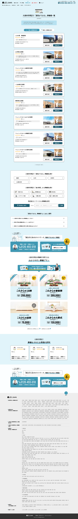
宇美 (44, 458)
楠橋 (66, 500)
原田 (46, 440)
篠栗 (40, 445)
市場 (37, 480)
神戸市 (24, 404)
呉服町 (23, 491)
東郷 (27, 439)
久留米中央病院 (24, 425)
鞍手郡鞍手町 (32, 413)
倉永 (58, 465)
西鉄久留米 (51, 464)
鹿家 (66, 446)
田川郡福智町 (33, 415)
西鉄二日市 (61, 462)
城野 (25, 443)
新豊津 (53, 482)
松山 (26, 481)
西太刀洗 (32, 476)
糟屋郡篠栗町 (47, 410)
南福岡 (27, 440)
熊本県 (39, 406)
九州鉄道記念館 (24, 485)
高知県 (65, 404)
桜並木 (45, 462)
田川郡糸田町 (53, 413)
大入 (62, 446)
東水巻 (23, 449)
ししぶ (39, 439)
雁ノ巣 (30, 457)
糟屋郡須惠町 (62, 410)
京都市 (53, 403)
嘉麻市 (30, 412)
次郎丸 (25, 492)
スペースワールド (47, 438)
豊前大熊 (23, 481)
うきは (52, 451)
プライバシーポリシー (48, 515)
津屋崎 (25, 472)
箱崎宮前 (36, 491)
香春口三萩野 (31, 496)
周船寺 (35, 446)
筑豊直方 (34, 501)
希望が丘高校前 (58, 500)
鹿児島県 (52, 406)
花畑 (54, 464)
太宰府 (27, 468)
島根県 (37, 404)
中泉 (35, 480)
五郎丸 (23, 469)
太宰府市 (40, 415)
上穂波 (23, 450)
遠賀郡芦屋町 (60, 409)
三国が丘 (29, 464)
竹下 (22, 440)
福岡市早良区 (32, 416)
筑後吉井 (49, 451)
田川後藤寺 (48, 453)
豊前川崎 (54, 453)
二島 (30, 447)
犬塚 (25, 465)
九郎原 (29, 445)
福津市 (65, 416)
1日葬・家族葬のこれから (6, 5)
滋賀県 (46, 403)
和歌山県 (30, 404)
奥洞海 (28, 447)
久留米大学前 (33, 451)
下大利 (54, 462)
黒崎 (53, 438)
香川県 (59, 404)
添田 (60, 453)
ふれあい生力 (41, 480)
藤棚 (33, 480)
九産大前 (49, 439)
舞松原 (27, 458)
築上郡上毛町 (51, 415)
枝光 (42, 438)
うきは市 (42, 409)
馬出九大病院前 (31, 491)
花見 (63, 470)
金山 (39, 492)
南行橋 (48, 443)
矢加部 (36, 465)
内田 (32, 482)
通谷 (48, 500)
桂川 (22, 445)
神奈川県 (31, 401)
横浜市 (39, 401)
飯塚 (53, 449)
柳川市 (55, 418)
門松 (42, 445)
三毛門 (64, 443)
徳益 (42, 465)
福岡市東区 (57, 416)
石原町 (31, 453)
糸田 (28, 481)
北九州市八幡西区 (60, 412)
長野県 (66, 401)
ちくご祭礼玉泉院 (55, 504)
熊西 (29, 500)
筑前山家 (30, 450)
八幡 (51, 438)
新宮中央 (42, 439)
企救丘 (59, 496)
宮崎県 (49, 406)
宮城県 (36, 400)
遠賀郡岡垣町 (65, 409)
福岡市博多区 (52, 416)
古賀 (36, 439)
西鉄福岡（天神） (25, 462)
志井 (28, 453)
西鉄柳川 (39, 465)
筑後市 (43, 415)
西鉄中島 (47, 465)
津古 (27, 464)
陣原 (55, 438)
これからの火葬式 (31, 509)
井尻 (39, 462)
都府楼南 (37, 440)
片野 (35, 496)
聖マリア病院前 (58, 464)
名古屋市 (39, 403)
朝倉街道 (66, 462)
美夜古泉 (62, 482)
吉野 (64, 440)
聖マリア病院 (44, 425)
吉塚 (59, 439)
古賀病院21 (59, 425)
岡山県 (40, 404)
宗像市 (52, 418)
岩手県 (33, 400)
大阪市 (59, 403)
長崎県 (36, 406)
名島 (25, 470)
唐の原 (43, 470)
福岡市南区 (61, 416)
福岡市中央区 (42, 416)
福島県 (48, 400)
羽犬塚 (54, 440)
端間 (41, 464)
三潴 (23, 465)
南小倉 (23, 443)
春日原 (48, 462)
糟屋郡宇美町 (36, 410)
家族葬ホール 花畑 (32, 506)
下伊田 (61, 480)
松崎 (28, 476)
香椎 (52, 439)
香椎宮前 (31, 470)
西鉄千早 (27, 470)
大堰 (38, 469)
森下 (36, 500)
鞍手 (31, 449)
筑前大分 (25, 445)
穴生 (33, 500)
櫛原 (48, 464)
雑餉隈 (42, 462)
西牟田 (51, 440)
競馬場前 (42, 496)
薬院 (29, 462)
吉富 (66, 443)
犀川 (45, 482)
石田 (22, 453)
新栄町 (67, 465)
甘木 (47, 469)
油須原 (36, 482)
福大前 (35, 492)
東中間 (51, 500)
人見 (47, 480)
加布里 (53, 446)
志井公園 (25, 453)
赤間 (25, 439)
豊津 (55, 482)
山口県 (53, 404)
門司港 (23, 438)
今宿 (28, 446)
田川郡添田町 (28, 415)
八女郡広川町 (59, 418)
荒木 (49, 440)
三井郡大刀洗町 (25, 418)
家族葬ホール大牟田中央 (29, 504)
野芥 (30, 492)
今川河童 (58, 482)
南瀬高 (59, 440)
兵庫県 (66, 403)
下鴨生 (26, 456)
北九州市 (25, 406)
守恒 (45, 496)
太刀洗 (38, 476)
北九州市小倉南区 (42, 412)
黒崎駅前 (23, 500)
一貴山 (56, 446)
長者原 (45, 445)
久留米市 (22, 5)
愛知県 (36, 403)
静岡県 (25, 403)
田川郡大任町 (58, 413)
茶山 (41, 492)
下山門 (25, 446)
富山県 (54, 401)
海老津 (65, 438)
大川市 (46, 409)
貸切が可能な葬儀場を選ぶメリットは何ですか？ (24, 222)
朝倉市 (33, 409)
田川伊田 (44, 453)
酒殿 (33, 458)
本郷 (41, 469)
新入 (37, 449)
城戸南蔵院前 (33, 445)
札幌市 (26, 400)
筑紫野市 (46, 415)
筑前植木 (34, 449)
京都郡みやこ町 (41, 418)
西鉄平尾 (32, 462)
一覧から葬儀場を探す (32, 30)
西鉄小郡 (37, 464)
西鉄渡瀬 (55, 465)
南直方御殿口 (26, 480)
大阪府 (56, 403)
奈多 (32, 457)
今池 (38, 500)
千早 (54, 439)
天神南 (60, 492)
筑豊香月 (63, 500)
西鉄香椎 (35, 470)
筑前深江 (59, 446)
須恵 (36, 458)
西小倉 (33, 438)
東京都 (28, 401)
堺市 (63, 403)
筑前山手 (37, 445)
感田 (31, 501)
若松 (22, 447)
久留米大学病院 (30, 425)
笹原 (25, 440)
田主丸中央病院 (54, 425)
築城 (53, 443)
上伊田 (23, 482)
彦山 (25, 454)
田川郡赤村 (49, 413)
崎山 (43, 482)
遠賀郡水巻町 (28, 410)
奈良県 (27, 404)
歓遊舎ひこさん (64, 453)
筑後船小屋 (29, 436)
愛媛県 (62, 404)
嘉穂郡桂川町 (26, 412)
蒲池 (33, 465)
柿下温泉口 (29, 482)
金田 (49, 480)
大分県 (46, 406)
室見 (52, 489)
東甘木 (60, 465)
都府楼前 (57, 462)
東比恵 (27, 489)
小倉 (22, 430)
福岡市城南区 (37, 416)
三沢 (33, 464)
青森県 (30, 400)
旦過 (28, 496)
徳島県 (56, 404)
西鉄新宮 (50, 470)
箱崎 (57, 439)
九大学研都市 (31, 446)
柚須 (49, 445)
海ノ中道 (26, 457)
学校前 (26, 469)
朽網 (35, 443)
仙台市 (39, 400)
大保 (35, 464)
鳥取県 (34, 404)
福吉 (64, 446)
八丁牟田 (30, 465)
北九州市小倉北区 (35, 412)
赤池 (44, 480)
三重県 (44, 403)
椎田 (55, 443)
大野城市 (49, 409)
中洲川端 (34, 489)
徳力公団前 (48, 496)
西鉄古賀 (59, 470)
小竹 (44, 449)
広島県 (47, 404)
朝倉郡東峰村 (29, 409)
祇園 (31, 489)
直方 (39, 449)
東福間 (29, 439)
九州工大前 (37, 438)
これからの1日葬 (37, 509)
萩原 (31, 500)
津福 (62, 464)
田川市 (37, 415)
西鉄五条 (23, 468)
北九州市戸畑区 (48, 412)
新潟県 (47, 401)
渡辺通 (57, 492)
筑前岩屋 (28, 454)
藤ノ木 (25, 447)
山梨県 (63, 401)
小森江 (26, 438)
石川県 (57, 401)
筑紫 (25, 464)
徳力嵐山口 (53, 496)
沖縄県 (55, 406)
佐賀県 (33, 406)
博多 (25, 430)
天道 (55, 449)
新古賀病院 (49, 425)
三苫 (47, 470)
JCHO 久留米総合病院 (37, 425)
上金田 (51, 480)
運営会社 (37, 515)
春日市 (33, 410)
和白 (34, 457)
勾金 (25, 482)
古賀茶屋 (29, 469)
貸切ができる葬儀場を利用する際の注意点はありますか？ (26, 226)
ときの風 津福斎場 (25, 506)
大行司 (32, 454)
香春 (38, 453)
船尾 (32, 456)
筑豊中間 (53, 500)
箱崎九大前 (41, 491)
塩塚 (44, 465)
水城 (35, 440)
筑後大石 (55, 451)
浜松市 (32, 403)
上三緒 (23, 456)
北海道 (23, 400)
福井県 (60, 401)
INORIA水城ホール (40, 504)
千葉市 (25, 401)
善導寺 (39, 451)
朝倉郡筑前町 (24, 409)
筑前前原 (46, 446)
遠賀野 (29, 501)
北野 (32, 469)
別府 (43, 492)
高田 (41, 476)
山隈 (36, 476)
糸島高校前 (42, 446)
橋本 (22, 492)
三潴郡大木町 (30, 418)
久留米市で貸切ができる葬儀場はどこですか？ (23, 218)
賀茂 (28, 492)
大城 (34, 469)
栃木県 (54, 400)
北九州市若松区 (26, 413)
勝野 (41, 449)
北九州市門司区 (54, 412)
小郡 (22, 476)
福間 (32, 439)
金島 (36, 469)
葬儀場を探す (14, 5)
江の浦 (50, 465)
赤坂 (39, 489)
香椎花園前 (39, 470)
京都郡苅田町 (35, 418)
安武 (65, 464)
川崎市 (35, 401)
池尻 (52, 453)
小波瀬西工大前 (41, 443)
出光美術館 (30, 485)
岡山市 (43, 404)
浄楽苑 (23, 504)
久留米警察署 (24, 421)
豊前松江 (58, 443)
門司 (22, 431)
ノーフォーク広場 (35, 485)
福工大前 (45, 439)
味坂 (43, 464)
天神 (37, 489)
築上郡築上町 (56, 415)
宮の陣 (45, 464)
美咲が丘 (49, 446)
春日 (30, 440)
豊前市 (68, 416)
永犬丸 (40, 500)
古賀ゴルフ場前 (55, 470)
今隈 (30, 476)
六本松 (46, 492)
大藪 (30, 481)
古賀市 (45, 413)
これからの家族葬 (44, 509)
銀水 (66, 440)
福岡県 (18, 5)
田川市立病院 (57, 480)
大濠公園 (42, 489)
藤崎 (50, 489)
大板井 (25, 476)
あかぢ (30, 480)
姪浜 (22, 446)
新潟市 (51, 401)
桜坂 (49, 492)
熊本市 (42, 406)
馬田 (45, 469)
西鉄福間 (65, 470)
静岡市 (28, 403)
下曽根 (32, 443)
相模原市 (43, 401)
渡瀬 (62, 440)
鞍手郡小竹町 (37, 413)
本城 (33, 447)
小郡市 (56, 409)
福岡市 (29, 406)
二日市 (41, 440)
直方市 (25, 416)
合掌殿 (59, 504)
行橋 (45, 443)
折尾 (57, 438)
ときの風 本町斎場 (64, 504)
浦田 (48, 449)
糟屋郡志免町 (52, 410)
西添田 (58, 453)
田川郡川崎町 (64, 413)
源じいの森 (40, 482)
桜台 (22, 464)
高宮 (35, 462)
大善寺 (67, 464)
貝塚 (22, 470)
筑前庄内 (29, 456)
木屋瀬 (26, 501)
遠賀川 (62, 438)
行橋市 (66, 418)
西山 (46, 500)
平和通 (25, 496)
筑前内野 (26, 450)
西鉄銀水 (63, 465)
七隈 (37, 492)
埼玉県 (60, 400)
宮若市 (49, 418)
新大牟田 (32, 436)
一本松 (41, 453)
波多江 (38, 446)
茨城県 (51, 400)
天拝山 (44, 440)
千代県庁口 (27, 491)
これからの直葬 (24, 509)
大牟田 (23, 466)
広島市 (50, 404)
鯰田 (46, 449)
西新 (48, 489)
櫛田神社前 (64, 492)
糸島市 (39, 409)
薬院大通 (51, 492)
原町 (47, 445)
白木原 (51, 462)
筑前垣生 (28, 449)
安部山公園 (29, 443)
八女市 (63, 418)
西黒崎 (27, 500)
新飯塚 (51, 449)
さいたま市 (64, 400)
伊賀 (31, 458)
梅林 (32, 492)
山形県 (45, 400)
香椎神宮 (23, 458)
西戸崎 (23, 457)
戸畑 (40, 438)
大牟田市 (52, 409)
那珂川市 (65, 415)
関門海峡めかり (41, 485)
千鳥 (34, 439)
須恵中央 (38, 458)
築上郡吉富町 (61, 415)
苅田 (37, 443)
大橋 (37, 462)
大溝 (27, 465)
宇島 (61, 443)
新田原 (51, 443)
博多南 (23, 432)
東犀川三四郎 (49, 482)
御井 (36, 451)
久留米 (25, 436)
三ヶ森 (43, 500)
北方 (39, 496)
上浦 (43, 469)
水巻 (60, 438)
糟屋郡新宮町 (57, 410)
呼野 (33, 453)
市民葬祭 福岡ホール (47, 504)
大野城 (32, 440)
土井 (29, 458)
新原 (41, 458)
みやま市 (45, 418)
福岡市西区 (47, 416)
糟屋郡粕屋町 (42, 410)
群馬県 (57, 400)
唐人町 (46, 489)
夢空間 (35, 504)
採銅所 (36, 453)
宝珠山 (35, 454)
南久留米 (28, 451)
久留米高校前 (24, 451)
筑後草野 (42, 451)
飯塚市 (36, 409)
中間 (25, 449)
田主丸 (46, 451)
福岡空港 (23, 489)
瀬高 (57, 440)
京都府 (49, 403)
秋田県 (43, 400)
